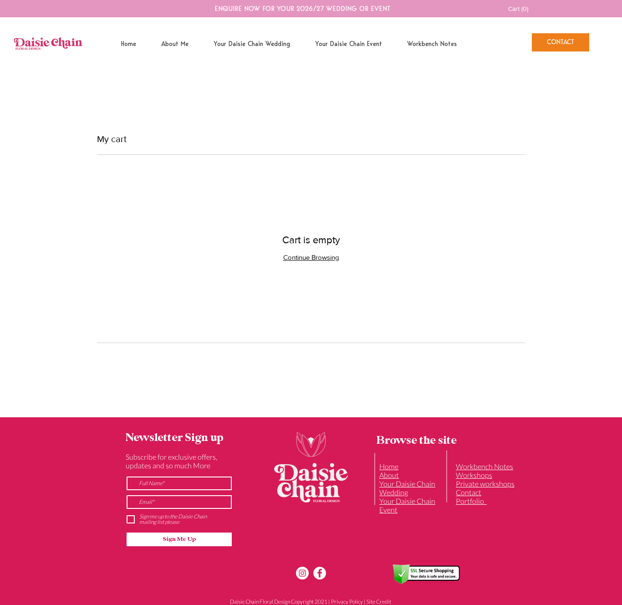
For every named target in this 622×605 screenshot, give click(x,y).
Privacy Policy (347, 601)
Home (388, 466)
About (389, 475)
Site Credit (379, 601)
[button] (524, 8)
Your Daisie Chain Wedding (407, 488)
